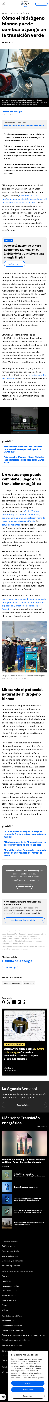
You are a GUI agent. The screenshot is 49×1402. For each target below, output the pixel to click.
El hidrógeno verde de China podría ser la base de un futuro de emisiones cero (25, 843)
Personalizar (28, 1396)
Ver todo (42, 1126)
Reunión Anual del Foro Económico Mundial (24, 125)
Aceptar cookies (24, 887)
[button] (24, 420)
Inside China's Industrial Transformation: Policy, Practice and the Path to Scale (28, 1176)
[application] (24, 420)
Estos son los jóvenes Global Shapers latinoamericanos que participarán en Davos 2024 (23, 449)
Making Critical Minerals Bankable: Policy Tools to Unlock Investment (28, 1211)
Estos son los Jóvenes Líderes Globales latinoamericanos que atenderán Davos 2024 (24, 460)
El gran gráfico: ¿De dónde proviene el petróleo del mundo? (29, 1223)
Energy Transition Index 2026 (26, 1187)
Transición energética (15, 14)
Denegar (28, 1383)
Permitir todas (28, 1390)
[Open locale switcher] (3, 1397)
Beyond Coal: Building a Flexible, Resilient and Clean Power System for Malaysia (23, 1160)
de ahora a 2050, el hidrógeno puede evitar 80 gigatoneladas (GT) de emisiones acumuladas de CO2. (24, 199)
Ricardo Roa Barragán (12, 112)
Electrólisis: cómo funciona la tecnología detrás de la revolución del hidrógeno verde (25, 853)
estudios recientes (11, 524)
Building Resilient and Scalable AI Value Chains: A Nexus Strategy (27, 1199)
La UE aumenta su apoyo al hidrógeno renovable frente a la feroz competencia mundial (25, 834)
